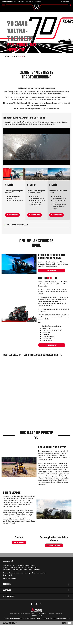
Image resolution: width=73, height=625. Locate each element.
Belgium (6, 56)
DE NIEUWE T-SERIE (56, 215)
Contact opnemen (19, 542)
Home (13, 56)
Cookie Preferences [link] (36, 615)
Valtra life (7, 590)
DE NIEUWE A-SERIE (12, 215)
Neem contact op (9, 596)
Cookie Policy (40, 618)
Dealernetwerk (10, 623)
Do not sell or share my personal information (57, 618)
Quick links (7, 584)
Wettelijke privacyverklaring (11, 618)
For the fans (29, 1)
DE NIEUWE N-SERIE (34, 215)
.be (66, 1)
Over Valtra (21, 1)
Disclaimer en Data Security (27, 618)
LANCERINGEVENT (52, 270)
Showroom (38, 1)
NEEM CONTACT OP (52, 345)
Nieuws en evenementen (9, 1)
